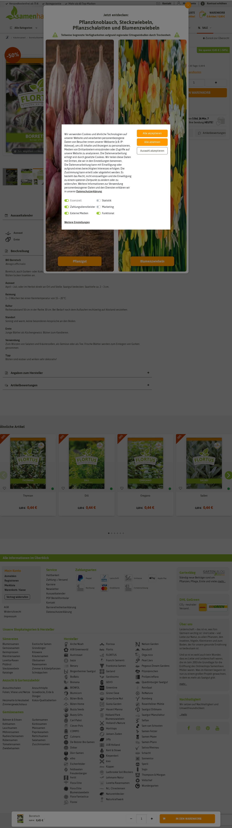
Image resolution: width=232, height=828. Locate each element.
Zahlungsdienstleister (82, 206)
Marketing (108, 206)
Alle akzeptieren (152, 133)
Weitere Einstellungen (77, 222)
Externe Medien (79, 213)
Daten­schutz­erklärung (89, 191)
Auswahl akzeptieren (152, 150)
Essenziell (76, 200)
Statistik (106, 200)
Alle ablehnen (152, 142)
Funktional (108, 213)
